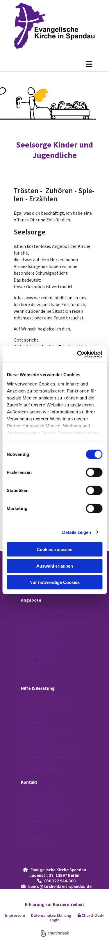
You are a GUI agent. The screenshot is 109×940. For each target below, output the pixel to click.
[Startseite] (54, 26)
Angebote (31, 600)
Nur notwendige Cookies (54, 582)
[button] (54, 64)
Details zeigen (76, 531)
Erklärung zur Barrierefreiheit (54, 904)
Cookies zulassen (54, 549)
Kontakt (29, 782)
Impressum (15, 915)
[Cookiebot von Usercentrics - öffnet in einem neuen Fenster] (77, 354)
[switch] (94, 472)
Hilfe (26, 688)
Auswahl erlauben (54, 565)
